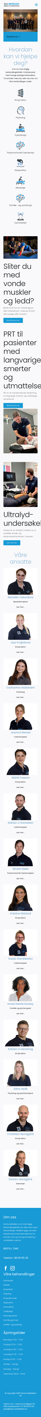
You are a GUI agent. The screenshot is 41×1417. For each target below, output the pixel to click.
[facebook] (5, 1268)
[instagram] (12, 1268)
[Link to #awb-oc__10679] (36, 4)
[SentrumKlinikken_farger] (11, 3)
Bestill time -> (13, 36)
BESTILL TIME (10, 1248)
